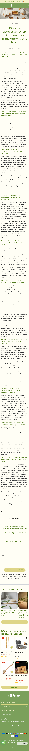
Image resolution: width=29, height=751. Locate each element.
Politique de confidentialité (9, 745)
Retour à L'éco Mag (15, 518)
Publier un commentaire (14, 569)
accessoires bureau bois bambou (17, 70)
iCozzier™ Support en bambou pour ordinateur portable (21, 652)
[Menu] (2, 5)
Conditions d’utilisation (22, 745)
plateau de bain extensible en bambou (13, 350)
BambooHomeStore (12, 740)
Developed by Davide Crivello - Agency (14, 742)
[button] (24, 5)
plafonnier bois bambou (13, 275)
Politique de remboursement (15, 744)
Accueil (11, 23)
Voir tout (14, 622)
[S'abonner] (27, 714)
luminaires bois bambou (17, 182)
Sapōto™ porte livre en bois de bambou (21, 676)
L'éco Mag (16, 23)
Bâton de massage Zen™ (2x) (6, 651)
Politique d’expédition (15, 747)
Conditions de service (20, 576)
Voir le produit (25, 672)
